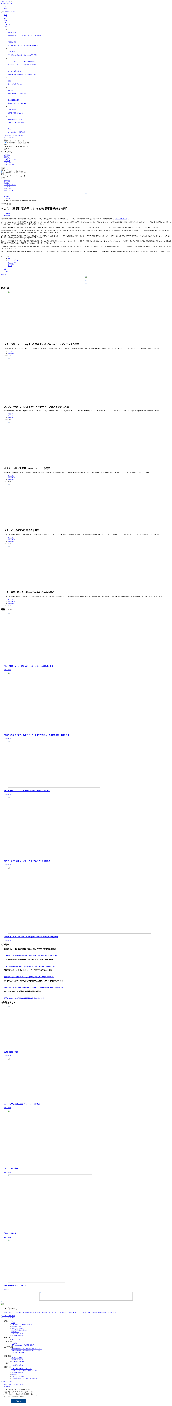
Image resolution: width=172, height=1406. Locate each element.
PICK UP (10, 414)
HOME (6, 197)
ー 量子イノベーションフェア (21, 1324)
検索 (2, 168)
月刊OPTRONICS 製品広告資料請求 (23, 1345)
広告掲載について (10, 1386)
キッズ (6, 22)
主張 (5, 17)
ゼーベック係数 (13, 260)
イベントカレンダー (7, 3)
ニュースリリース (121, 219)
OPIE (13, 1323)
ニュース (7, 198)
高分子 (10, 266)
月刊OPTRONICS (16, 1358)
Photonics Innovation (17, 1328)
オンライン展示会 (17, 1335)
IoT (9, 258)
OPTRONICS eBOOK (18, 1361)
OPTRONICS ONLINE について (14, 1384)
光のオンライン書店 (17, 1359)
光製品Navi (15, 1343)
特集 (5, 20)
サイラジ (7, 24)
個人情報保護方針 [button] (18, 1396)
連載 (5, 26)
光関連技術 (11, 477)
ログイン (7, 6)
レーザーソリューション (19, 1330)
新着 (5, 15)
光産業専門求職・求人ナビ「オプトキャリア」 (26, 1349)
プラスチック (12, 262)
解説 (5, 18)
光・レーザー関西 (17, 1326)
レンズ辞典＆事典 (17, 1365)
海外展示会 (15, 1332)
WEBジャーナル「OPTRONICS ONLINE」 (25, 1371)
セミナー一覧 (15, 1339)
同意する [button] (18, 1401)
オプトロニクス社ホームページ (21, 1369)
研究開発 (7, 215)
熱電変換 (11, 264)
